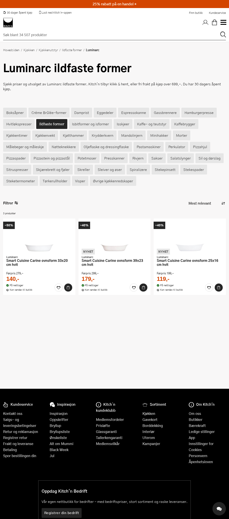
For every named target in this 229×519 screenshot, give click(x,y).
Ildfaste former (72, 49)
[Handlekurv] (214, 22)
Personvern (198, 455)
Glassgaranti (106, 431)
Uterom (148, 437)
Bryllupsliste (60, 431)
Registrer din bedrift (61, 512)
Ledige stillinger (202, 431)
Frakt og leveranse (18, 443)
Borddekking (152, 425)
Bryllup (55, 425)
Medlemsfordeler (110, 419)
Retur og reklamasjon (20, 431)
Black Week (59, 449)
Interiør (148, 431)
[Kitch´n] (8, 22)
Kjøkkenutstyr (48, 49)
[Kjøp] (68, 288)
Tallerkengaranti (109, 437)
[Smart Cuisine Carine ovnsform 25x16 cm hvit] (190, 237)
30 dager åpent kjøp (19, 13)
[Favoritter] (59, 288)
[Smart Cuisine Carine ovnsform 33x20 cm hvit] (39, 237)
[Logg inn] (205, 22)
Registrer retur (15, 437)
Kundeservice (217, 13)
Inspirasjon (59, 413)
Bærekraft (197, 425)
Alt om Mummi (61, 443)
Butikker (195, 419)
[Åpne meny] (223, 22)
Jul (52, 455)
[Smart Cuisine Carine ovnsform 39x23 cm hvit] (115, 237)
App (192, 437)
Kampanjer (151, 443)
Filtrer (8, 203)
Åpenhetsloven (201, 461)
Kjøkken (29, 49)
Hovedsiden (11, 49)
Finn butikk (196, 13)
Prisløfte (103, 425)
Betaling (10, 449)
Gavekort (149, 419)
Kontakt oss (12, 413)
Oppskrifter (59, 419)
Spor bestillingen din (19, 455)
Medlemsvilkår (108, 443)
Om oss (195, 413)
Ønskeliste (58, 437)
